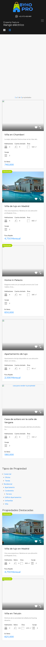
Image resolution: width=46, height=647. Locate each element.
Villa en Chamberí (14, 134)
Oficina (7, 477)
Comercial (7, 474)
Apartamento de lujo (16, 354)
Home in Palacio (13, 280)
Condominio (9, 491)
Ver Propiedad (23, 125)
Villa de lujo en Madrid (16, 206)
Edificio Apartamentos (13, 497)
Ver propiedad (23, 539)
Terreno (9, 494)
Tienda (7, 481)
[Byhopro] (23, 11)
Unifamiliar (9, 501)
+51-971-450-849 (25, 16)
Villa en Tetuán (12, 613)
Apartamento (10, 487)
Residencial (8, 484)
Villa (6, 504)
